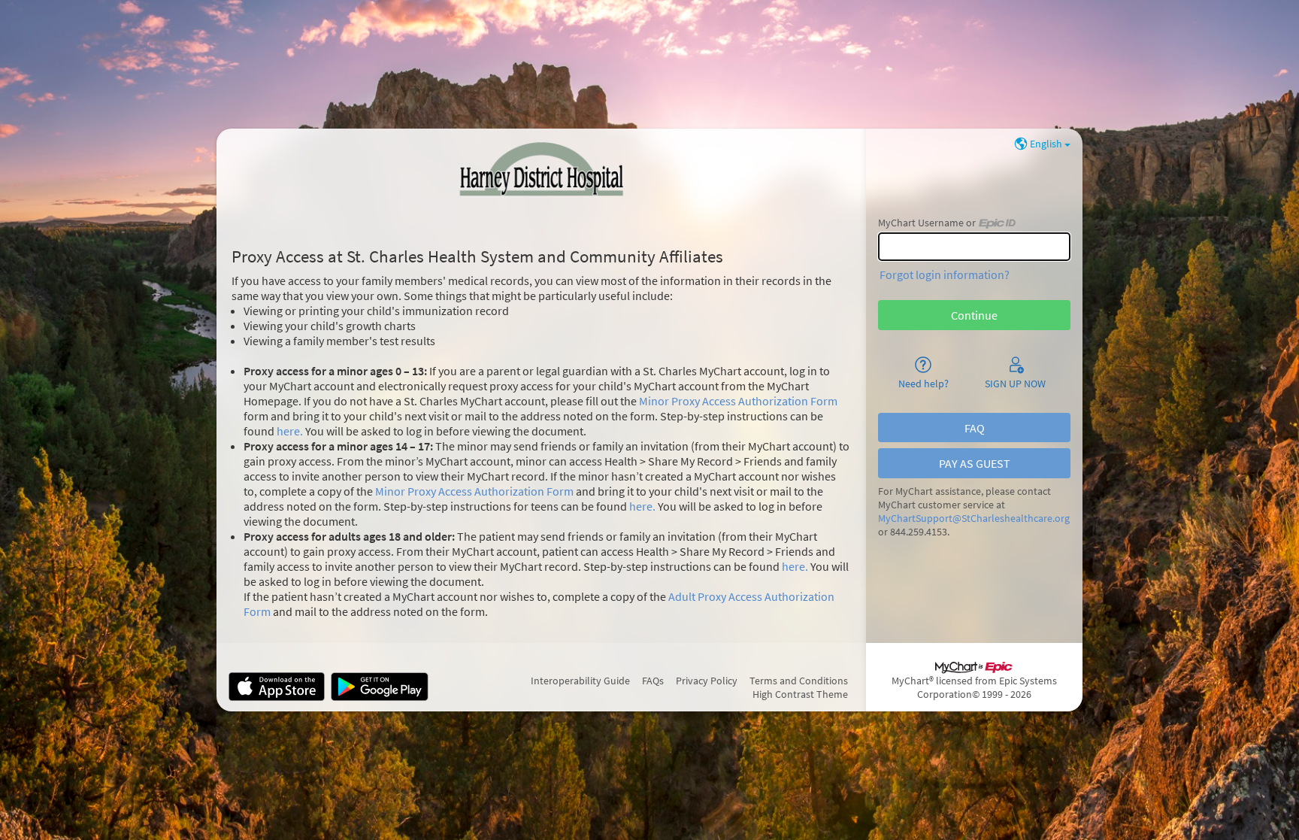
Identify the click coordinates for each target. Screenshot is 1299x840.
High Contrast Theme (800, 694)
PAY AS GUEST (974, 463)
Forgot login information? (945, 274)
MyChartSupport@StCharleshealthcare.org (974, 518)
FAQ (974, 427)
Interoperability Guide (580, 680)
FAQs (653, 680)
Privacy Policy (706, 680)
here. (290, 430)
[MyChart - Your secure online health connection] (541, 171)
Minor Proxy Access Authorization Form (738, 400)
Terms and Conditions (798, 680)
